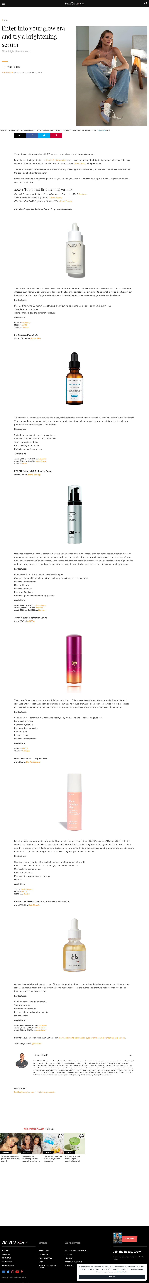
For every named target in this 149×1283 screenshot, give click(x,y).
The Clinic (39, 608)
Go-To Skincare (33, 762)
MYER (24, 463)
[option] (10, 1147)
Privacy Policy (8, 1266)
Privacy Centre (122, 1272)
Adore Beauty (55, 197)
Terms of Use (7, 1262)
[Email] (130, 1055)
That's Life (69, 1266)
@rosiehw (36, 1043)
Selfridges (26, 751)
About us (5, 1250)
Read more (102, 130)
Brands (43, 1243)
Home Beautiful (45, 1258)
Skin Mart (41, 610)
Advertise (6, 1254)
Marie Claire (44, 1250)
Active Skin (35, 338)
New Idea (68, 1258)
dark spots (80, 163)
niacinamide (60, 160)
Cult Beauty (25, 323)
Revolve (26, 894)
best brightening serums (24, 1092)
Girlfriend (43, 1254)
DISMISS (111, 1277)
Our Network (73, 1243)
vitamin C (49, 160)
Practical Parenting (73, 1262)
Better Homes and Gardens (76, 1250)
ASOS (24, 325)
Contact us (6, 1258)
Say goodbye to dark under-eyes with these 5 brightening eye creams (92, 1037)
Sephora (82, 194)
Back (6, 20)
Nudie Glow (40, 1028)
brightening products (46, 1092)
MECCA (30, 621)
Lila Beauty (34, 905)
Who (41, 1262)
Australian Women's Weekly (47, 1267)
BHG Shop (69, 1254)
